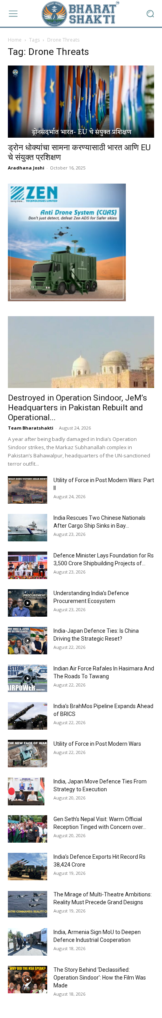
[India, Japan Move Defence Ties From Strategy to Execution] (26, 791)
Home (15, 39)
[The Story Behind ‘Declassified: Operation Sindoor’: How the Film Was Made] (27, 979)
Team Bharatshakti (30, 428)
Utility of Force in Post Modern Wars (97, 744)
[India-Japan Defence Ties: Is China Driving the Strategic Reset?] (27, 640)
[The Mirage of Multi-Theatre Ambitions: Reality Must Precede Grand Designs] (27, 904)
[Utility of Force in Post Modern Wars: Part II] (27, 490)
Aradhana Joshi (26, 168)
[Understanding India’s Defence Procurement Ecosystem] (27, 603)
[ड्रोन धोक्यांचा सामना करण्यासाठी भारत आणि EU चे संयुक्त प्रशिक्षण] (81, 102)
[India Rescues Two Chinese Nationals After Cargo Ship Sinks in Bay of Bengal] (27, 527)
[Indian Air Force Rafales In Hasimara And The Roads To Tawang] (27, 678)
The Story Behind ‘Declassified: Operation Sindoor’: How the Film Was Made (99, 978)
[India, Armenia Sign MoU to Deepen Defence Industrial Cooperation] (27, 942)
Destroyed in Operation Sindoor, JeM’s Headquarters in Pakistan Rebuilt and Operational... (77, 407)
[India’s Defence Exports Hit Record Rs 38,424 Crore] (27, 866)
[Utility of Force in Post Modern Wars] (27, 753)
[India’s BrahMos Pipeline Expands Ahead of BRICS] (27, 716)
